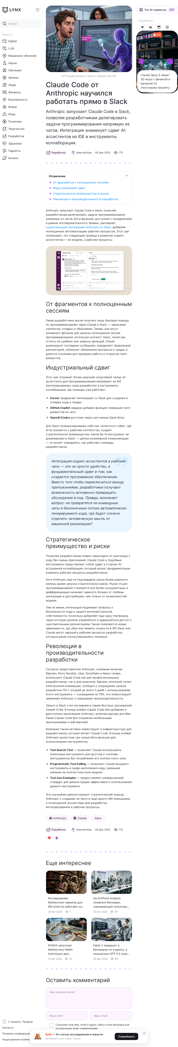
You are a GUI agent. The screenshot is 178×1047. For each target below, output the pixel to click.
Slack (98, 818)
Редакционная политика (16, 1039)
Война (12, 107)
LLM (11, 48)
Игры (11, 114)
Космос (13, 158)
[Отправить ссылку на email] (158, 27)
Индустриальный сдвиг (69, 188)
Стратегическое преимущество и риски (81, 193)
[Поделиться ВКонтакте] (150, 27)
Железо (13, 77)
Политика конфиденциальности (21, 1033)
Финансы (14, 92)
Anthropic (60, 818)
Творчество (16, 129)
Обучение (15, 70)
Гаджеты (14, 150)
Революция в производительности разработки (85, 199)
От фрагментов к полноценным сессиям (80, 182)
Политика (15, 121)
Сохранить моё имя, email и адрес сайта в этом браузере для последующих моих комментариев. (92, 1026)
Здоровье (15, 143)
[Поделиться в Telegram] (142, 27)
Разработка (16, 136)
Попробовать (126, 1036)
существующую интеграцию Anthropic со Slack (78, 227)
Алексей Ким (84, 152)
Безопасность (18, 99)
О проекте (14, 1021)
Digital (12, 41)
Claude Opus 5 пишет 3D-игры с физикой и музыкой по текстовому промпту (155, 81)
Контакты (8, 1027)
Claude (82, 818)
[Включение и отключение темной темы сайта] (37, 9)
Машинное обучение (22, 55)
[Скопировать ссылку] (167, 27)
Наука (12, 63)
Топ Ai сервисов (155, 9)
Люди (12, 85)
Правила (27, 1021)
